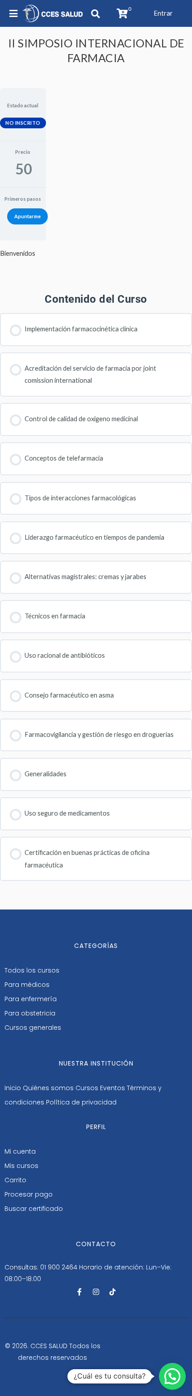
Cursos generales (32, 1027)
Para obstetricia (29, 1013)
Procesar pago (28, 1194)
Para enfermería (30, 998)
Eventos (112, 1087)
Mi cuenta (20, 1151)
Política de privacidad (81, 1102)
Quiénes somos (48, 1087)
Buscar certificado (33, 1208)
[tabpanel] (23, 253)
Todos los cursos (31, 970)
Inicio (12, 1087)
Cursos (86, 1087)
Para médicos (27, 984)
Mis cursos (21, 1165)
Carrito (15, 1180)
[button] (163, 13)
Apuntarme (27, 216)
